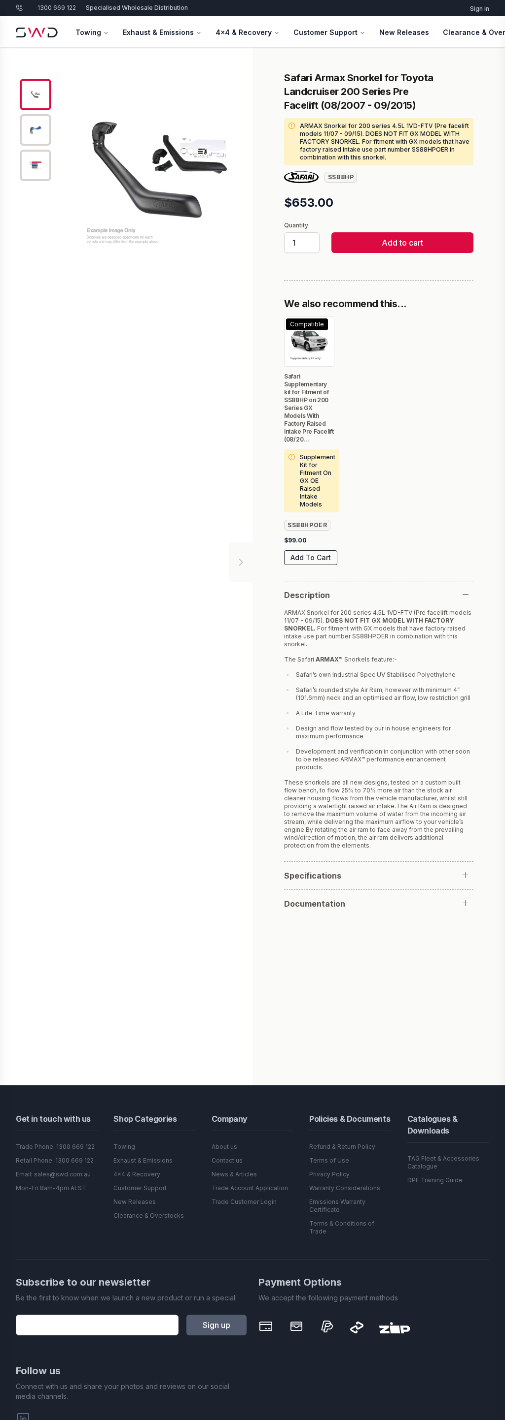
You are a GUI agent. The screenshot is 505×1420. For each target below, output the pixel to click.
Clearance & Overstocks (148, 1215)
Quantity (296, 225)
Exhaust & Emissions (158, 32)
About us (224, 1146)
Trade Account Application (250, 1188)
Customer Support (325, 32)
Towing (88, 32)
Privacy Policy (329, 1174)
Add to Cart (310, 557)
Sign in (479, 8)
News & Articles (234, 1174)
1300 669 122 (56, 7)
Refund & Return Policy (342, 1146)
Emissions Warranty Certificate (337, 1205)
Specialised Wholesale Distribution (137, 7)
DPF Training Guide (435, 1180)
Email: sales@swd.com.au (53, 1174)
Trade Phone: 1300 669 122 (55, 1146)
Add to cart (402, 243)
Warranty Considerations (344, 1188)
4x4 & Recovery (244, 32)
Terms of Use (329, 1160)
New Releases (404, 32)
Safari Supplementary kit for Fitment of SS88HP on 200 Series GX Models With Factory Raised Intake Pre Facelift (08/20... (308, 408)
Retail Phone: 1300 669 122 (55, 1160)
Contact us (227, 1160)
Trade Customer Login (244, 1201)
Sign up (216, 1325)
